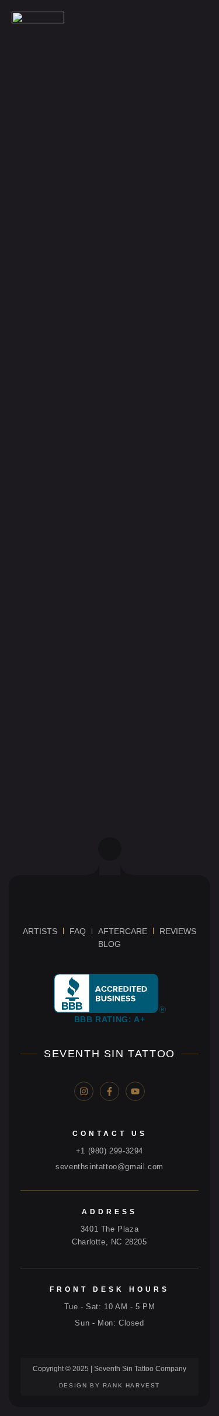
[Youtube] (135, 1091)
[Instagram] (83, 1091)
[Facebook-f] (109, 1091)
